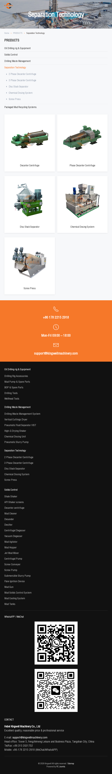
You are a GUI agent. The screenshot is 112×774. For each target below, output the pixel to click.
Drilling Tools (11, 393)
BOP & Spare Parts (13, 387)
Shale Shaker (10, 496)
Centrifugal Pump (13, 558)
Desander (9, 519)
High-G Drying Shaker (15, 430)
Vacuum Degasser (13, 536)
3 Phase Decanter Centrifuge (22, 80)
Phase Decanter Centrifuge (82, 165)
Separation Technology (15, 67)
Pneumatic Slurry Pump (16, 442)
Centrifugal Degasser (14, 530)
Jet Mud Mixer (11, 552)
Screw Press (15, 99)
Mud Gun (8, 586)
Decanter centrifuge (14, 507)
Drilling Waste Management (17, 61)
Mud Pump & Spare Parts (17, 381)
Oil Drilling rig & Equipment (17, 48)
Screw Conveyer (12, 564)
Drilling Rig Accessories (16, 376)
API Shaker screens (14, 502)
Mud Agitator (10, 541)
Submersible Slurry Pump (17, 575)
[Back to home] (8, 6)
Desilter (8, 524)
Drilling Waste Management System (22, 413)
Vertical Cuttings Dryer (15, 419)
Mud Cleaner (10, 513)
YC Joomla (60, 766)
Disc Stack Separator (18, 86)
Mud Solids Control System (18, 592)
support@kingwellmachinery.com (56, 353)
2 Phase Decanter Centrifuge (22, 74)
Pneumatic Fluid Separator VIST (20, 425)
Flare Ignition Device (14, 581)
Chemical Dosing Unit (15, 436)
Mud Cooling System (14, 598)
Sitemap (71, 763)
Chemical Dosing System (21, 92)
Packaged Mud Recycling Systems (20, 107)
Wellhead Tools (11, 398)
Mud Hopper (10, 547)
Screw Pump (10, 570)
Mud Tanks (9, 603)
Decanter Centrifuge (29, 165)
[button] (106, 6)
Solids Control (11, 54)
